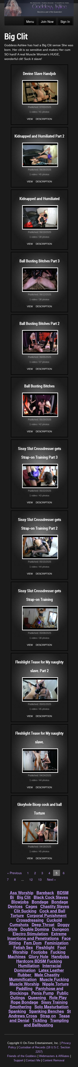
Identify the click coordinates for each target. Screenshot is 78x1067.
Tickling (39, 1020)
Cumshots (19, 924)
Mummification (23, 979)
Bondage (40, 902)
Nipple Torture (55, 984)
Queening (37, 997)
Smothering (20, 1006)
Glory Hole (38, 956)
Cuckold (54, 920)
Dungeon (60, 929)
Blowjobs (20, 902)
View (30, 119)
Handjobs (60, 956)
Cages (31, 906)
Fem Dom (33, 943)
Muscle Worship (24, 984)
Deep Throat (43, 924)
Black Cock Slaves (51, 897)
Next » (51, 879)
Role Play (58, 997)
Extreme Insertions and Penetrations (37, 936)
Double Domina (34, 929)
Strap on (48, 1016)
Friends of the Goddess (22, 1056)
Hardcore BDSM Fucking (39, 961)
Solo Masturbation (51, 1006)
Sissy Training (54, 1002)
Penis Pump (42, 993)
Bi (12, 897)
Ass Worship (21, 892)
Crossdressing (30, 920)
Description (44, 119)
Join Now (47, 21)
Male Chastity (47, 975)
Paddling (24, 988)
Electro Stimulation (30, 934)
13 (40, 879)
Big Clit (24, 897)
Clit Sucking (25, 911)
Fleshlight (45, 947)
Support (18, 1060)
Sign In (65, 21)
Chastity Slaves (54, 906)
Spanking (17, 1011)
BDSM (62, 892)
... (22, 879)
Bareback (45, 892)
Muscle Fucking (54, 979)
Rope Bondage (24, 1002)
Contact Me (33, 1060)
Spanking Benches (46, 1011)
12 (31, 879)
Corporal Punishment (47, 915)
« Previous (14, 873)
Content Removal (53, 1060)
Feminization (56, 943)
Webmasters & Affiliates (54, 1056)
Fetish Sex (23, 947)
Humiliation (28, 965)
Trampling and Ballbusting (46, 1022)
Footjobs (39, 952)
